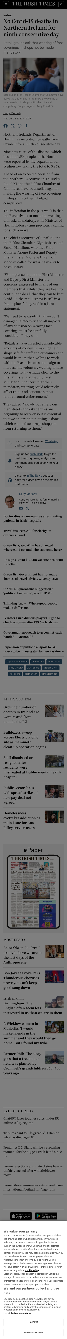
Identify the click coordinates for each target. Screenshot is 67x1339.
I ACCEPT (33, 1322)
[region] (33, 1280)
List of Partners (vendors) (17, 1313)
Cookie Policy (32, 1270)
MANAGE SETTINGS (33, 1332)
